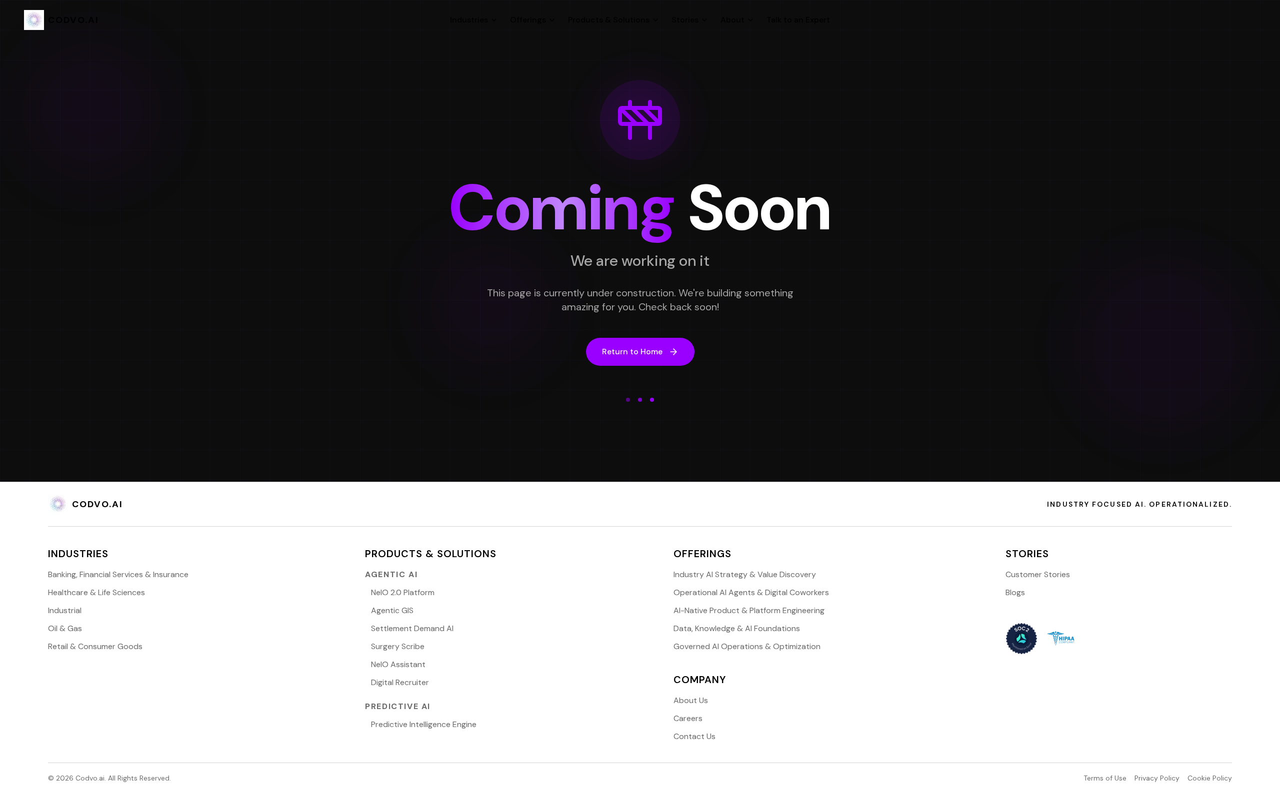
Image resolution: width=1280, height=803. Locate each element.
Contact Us (695, 736)
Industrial (65, 610)
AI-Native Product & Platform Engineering (749, 610)
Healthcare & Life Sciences (96, 592)
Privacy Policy (1157, 778)
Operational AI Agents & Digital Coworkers (751, 592)
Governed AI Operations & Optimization (747, 646)
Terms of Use (1105, 778)
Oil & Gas (65, 628)
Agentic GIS (392, 610)
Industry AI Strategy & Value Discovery (745, 574)
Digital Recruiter (400, 682)
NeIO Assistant (398, 664)
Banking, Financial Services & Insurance (118, 574)
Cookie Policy (1210, 778)
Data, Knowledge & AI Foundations (737, 628)
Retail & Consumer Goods (95, 646)
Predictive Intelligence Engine (423, 724)
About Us (691, 700)
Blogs (1015, 592)
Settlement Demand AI (412, 628)
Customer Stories (1038, 574)
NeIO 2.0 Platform (402, 592)
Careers (688, 718)
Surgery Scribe (397, 646)
